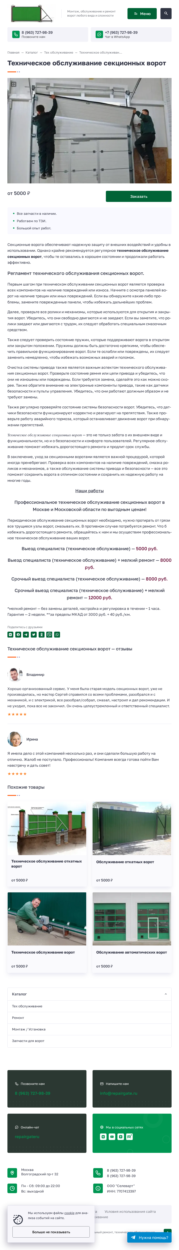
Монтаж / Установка (29, 1029)
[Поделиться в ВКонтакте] (10, 635)
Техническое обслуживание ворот (43, 952)
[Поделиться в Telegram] (26, 635)
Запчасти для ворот (28, 1041)
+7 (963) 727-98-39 (121, 32)
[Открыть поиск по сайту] (166, 13)
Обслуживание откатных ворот (125, 861)
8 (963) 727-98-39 (37, 32)
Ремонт (18, 1018)
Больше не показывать (51, 1232)
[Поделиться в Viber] (49, 635)
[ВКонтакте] (103, 1136)
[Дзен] (120, 1136)
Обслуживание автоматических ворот (131, 952)
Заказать (138, 196)
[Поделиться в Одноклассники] (42, 635)
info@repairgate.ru (118, 1093)
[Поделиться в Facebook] (18, 635)
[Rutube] (129, 1136)
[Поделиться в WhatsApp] (57, 635)
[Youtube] (112, 1136)
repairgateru (27, 1136)
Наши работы (89, 490)
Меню (145, 13)
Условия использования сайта (130, 1211)
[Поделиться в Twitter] (34, 635)
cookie (69, 1213)
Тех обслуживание (27, 1006)
